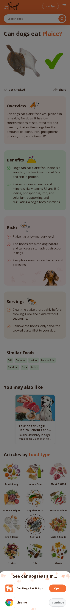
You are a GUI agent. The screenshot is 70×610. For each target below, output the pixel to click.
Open (57, 588)
